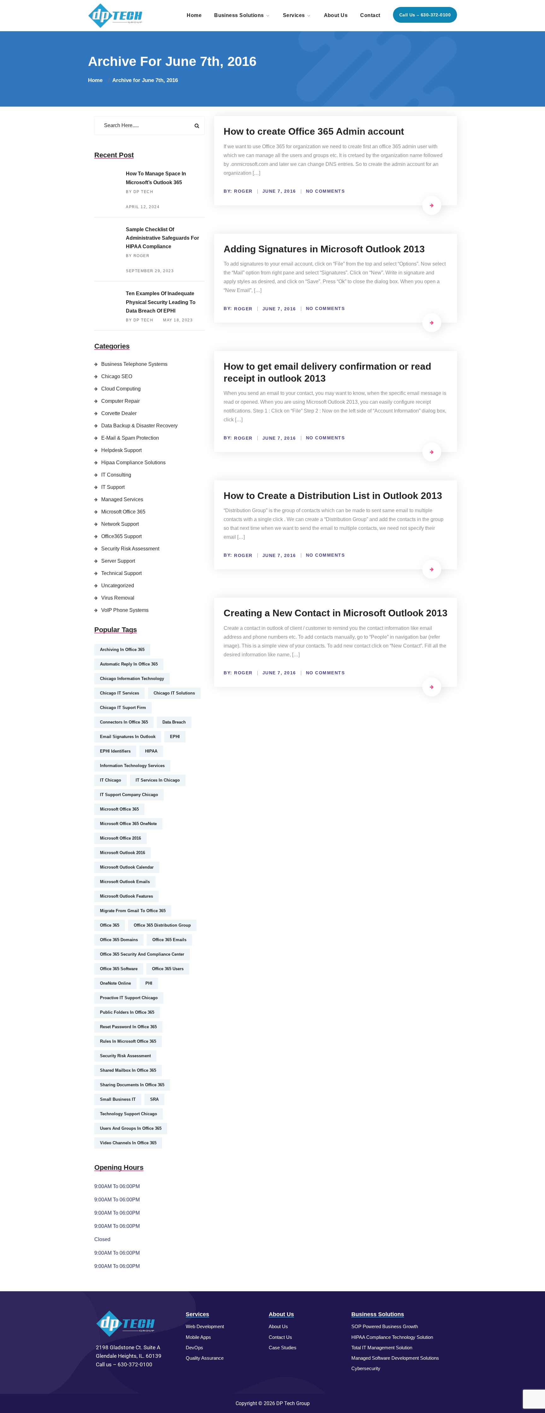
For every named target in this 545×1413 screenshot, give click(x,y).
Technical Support (121, 573)
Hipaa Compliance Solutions (133, 462)
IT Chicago (110, 780)
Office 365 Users (168, 968)
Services (294, 15)
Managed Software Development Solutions (395, 1358)
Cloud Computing (121, 388)
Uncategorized (117, 585)
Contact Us (280, 1337)
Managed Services (122, 499)
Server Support (118, 561)
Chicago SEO (116, 376)
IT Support (113, 487)
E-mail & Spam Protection (130, 438)
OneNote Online (115, 983)
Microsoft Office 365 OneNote (128, 823)
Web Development (205, 1326)
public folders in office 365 (127, 1012)
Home (194, 15)
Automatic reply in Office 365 (129, 664)
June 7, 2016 (279, 191)
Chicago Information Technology (132, 678)
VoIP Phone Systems (125, 610)
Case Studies (282, 1347)
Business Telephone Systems (134, 364)
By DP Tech (139, 192)
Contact (370, 15)
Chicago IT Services (119, 693)
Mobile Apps (198, 1337)
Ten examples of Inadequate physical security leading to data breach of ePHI (161, 302)
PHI (148, 983)
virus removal (117, 598)
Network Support (120, 524)
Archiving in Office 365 (122, 649)
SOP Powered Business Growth (384, 1326)
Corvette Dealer (119, 413)
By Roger (137, 256)
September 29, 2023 (150, 271)
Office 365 (109, 925)
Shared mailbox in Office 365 (128, 1070)
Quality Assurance (205, 1358)
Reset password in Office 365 (128, 1026)
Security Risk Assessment (130, 548)
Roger (243, 191)
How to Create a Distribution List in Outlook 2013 (333, 495)
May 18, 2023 (178, 320)
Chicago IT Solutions (174, 693)
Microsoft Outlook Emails (125, 881)
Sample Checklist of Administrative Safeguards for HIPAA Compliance (162, 238)
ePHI (175, 736)
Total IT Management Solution (381, 1347)
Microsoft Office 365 (123, 511)
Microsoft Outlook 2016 (122, 852)
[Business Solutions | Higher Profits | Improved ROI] (115, 15)
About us (336, 15)
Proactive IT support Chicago (129, 997)
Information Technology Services (132, 765)
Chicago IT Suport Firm (123, 707)
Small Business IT (118, 1099)
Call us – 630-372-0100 (425, 14)
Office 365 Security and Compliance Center (142, 954)
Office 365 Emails (169, 939)
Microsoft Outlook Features (126, 896)
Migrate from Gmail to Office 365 (133, 910)
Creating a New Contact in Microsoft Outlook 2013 (336, 613)
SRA (154, 1099)
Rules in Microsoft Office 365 (128, 1041)
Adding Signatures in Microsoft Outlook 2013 (324, 249)
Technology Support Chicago (128, 1113)
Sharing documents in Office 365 (132, 1084)
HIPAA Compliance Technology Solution (392, 1337)
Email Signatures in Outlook (127, 736)
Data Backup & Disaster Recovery (139, 425)
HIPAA (151, 751)
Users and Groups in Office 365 (130, 1128)
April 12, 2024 (143, 207)
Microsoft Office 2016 (120, 838)
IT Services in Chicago (158, 780)
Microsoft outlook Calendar (127, 867)
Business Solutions (239, 15)
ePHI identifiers (115, 751)
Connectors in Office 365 (124, 722)
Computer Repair (120, 401)
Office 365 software (119, 968)
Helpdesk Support (121, 450)
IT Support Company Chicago (129, 794)
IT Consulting (116, 475)
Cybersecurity (365, 1368)
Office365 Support (121, 536)
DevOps (194, 1347)
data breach (174, 722)
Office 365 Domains (119, 939)
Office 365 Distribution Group (162, 925)
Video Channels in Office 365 (128, 1142)
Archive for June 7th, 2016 (145, 80)
